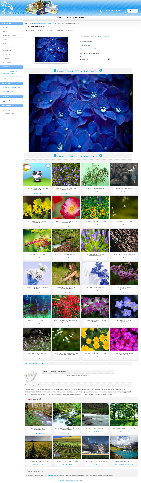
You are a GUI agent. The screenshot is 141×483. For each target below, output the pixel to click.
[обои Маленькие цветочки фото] (124, 207)
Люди (5, 43)
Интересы (6, 31)
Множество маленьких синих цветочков (66, 189)
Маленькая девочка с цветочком (124, 188)
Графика (6, 39)
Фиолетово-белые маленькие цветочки (95, 321)
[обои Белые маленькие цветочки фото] (95, 174)
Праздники (6, 54)
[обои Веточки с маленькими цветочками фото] (124, 273)
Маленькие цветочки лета (37, 320)
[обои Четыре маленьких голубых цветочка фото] (124, 306)
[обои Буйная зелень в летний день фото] (124, 414)
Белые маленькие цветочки (95, 188)
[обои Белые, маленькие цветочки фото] (124, 240)
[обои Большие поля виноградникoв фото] (67, 447)
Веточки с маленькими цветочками (124, 288)
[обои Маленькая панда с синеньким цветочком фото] (37, 174)
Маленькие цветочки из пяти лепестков (66, 222)
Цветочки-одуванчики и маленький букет (66, 288)
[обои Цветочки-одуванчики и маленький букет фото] (66, 273)
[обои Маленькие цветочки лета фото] (37, 306)
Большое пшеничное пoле (38, 461)
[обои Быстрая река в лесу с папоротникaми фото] (38, 414)
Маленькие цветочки (124, 221)
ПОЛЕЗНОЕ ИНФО (8, 91)
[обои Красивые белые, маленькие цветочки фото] (37, 273)
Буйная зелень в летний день (124, 428)
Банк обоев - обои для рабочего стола (68, 480)
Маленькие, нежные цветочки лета (37, 354)
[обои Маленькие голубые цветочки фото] (95, 273)
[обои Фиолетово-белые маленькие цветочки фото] (95, 306)
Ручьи (67, 433)
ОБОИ (59, 18)
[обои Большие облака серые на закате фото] (95, 447)
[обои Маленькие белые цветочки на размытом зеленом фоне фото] (66, 339)
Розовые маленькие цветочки (66, 254)
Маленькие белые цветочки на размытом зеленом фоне (66, 354)
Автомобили (7, 47)
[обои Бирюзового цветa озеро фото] (124, 447)
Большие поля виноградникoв (67, 461)
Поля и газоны (38, 465)
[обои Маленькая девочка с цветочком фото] (124, 174)
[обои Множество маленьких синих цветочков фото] (66, 174)
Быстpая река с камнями (95, 428)
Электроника (7, 62)
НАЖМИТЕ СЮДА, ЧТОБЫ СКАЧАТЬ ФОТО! (78, 71)
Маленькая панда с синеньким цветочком (37, 189)
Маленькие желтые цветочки (95, 221)
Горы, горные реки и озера (124, 465)
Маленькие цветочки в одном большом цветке (95, 255)
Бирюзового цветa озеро (124, 461)
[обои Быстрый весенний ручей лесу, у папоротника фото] (67, 414)
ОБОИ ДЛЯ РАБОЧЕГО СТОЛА (42, 23)
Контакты (6, 110)
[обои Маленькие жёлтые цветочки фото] (95, 339)
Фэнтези (124, 192)
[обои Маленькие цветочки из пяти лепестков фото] (66, 207)
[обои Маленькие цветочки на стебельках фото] (37, 207)
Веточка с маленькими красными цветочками (66, 321)
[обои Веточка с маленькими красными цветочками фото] (66, 306)
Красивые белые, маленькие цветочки (37, 288)
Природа (6, 28)
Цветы (89, 45)
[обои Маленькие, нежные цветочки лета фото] (37, 339)
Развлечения (7, 51)
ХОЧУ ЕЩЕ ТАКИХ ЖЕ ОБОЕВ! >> (35, 363)
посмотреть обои (104, 36)
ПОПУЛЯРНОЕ (79, 18)
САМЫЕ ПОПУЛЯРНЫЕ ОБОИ (11, 88)
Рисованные (37, 193)
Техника (6, 58)
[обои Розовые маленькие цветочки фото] (66, 240)
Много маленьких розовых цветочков (124, 354)
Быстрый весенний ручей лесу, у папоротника (67, 429)
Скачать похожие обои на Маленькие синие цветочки (95, 49)
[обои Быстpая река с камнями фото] (95, 414)
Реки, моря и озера (38, 433)
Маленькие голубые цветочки (95, 287)
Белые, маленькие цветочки (124, 254)
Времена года (66, 193)
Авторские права (9, 114)
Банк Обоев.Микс (48, 475)
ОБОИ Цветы (56, 23)
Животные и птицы (9, 35)
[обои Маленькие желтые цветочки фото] (95, 207)
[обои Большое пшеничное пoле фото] (38, 447)
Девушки (66, 292)
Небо (95, 465)
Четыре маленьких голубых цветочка (124, 321)
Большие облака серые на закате (95, 461)
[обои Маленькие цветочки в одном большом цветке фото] (95, 240)
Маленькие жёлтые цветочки (95, 353)
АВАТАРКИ (68, 18)
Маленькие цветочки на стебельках (37, 222)
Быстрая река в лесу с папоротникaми (39, 429)
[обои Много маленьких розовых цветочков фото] (124, 339)
